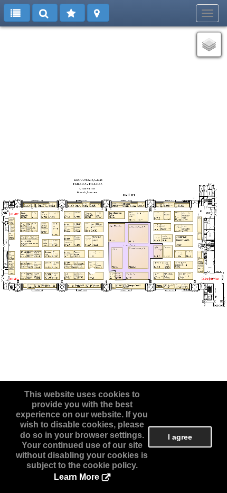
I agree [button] (180, 437)
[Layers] (209, 44)
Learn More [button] (76, 476)
